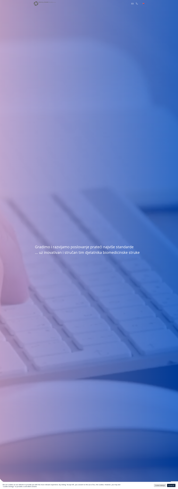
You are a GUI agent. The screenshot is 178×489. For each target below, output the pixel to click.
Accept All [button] (171, 485)
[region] (89, 244)
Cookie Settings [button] (160, 485)
